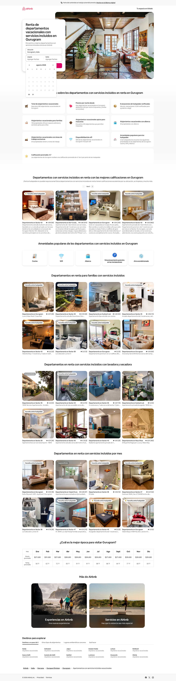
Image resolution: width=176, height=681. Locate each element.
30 (29, 94)
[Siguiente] (92, 186)
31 (33, 94)
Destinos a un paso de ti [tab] (30, 642)
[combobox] (43, 52)
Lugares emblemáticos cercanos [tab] (75, 642)
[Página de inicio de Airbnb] (27, 8)
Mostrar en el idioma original (105, 3)
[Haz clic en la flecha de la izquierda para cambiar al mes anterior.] (29, 65)
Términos (49, 677)
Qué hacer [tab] (92, 642)
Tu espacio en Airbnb (145, 9)
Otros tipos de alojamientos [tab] (51, 642)
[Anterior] (83, 186)
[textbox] (34, 59)
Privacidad (40, 677)
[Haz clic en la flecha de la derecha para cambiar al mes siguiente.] (53, 65)
